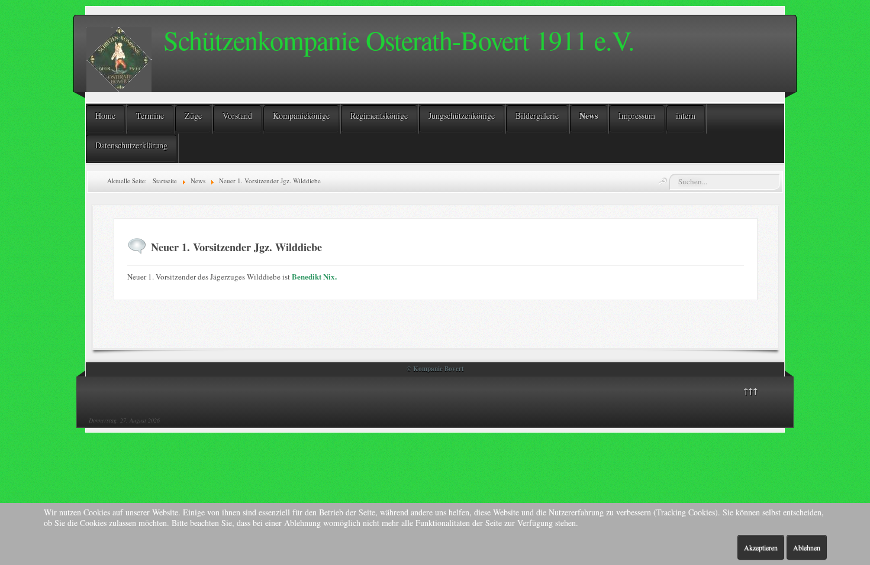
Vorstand (237, 115)
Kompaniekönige (301, 115)
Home (105, 115)
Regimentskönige (379, 115)
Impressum (636, 115)
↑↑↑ (750, 390)
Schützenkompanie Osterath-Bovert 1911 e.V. (398, 39)
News (588, 115)
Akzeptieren (761, 547)
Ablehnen (806, 547)
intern (685, 115)
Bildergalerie (537, 115)
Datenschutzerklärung (131, 145)
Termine (150, 115)
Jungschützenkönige (461, 115)
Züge (193, 115)
